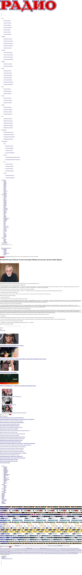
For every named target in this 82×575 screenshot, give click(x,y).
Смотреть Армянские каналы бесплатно (45, 551)
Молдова (5, 190)
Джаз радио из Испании (9, 170)
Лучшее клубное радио (36, 548)
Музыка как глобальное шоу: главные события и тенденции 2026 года (12, 422)
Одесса (5, 221)
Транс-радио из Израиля (8, 77)
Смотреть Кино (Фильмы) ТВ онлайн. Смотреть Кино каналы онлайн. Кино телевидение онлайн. (71, 551)
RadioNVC (2, 526)
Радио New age (3, 531)
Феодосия (5, 233)
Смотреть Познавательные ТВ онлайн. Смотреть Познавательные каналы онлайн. (55, 552)
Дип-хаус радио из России (8, 52)
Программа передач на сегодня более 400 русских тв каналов (33, 549)
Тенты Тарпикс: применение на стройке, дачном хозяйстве (9, 435)
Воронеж (5, 205)
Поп (2, 86)
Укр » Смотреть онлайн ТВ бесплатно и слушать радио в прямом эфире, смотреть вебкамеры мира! (33, 553)
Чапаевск (5, 235)
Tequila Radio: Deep (4, 516)
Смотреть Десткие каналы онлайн (55, 551)
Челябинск (5, 236)
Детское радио (12, 548)
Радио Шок (2, 510)
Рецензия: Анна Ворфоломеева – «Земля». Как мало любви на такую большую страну (18, 385)
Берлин (5, 201)
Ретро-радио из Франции (8, 102)
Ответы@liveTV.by (9, 549)
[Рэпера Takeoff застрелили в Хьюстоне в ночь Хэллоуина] (9, 343)
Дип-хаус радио (21, 548)
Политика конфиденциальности (7, 558)
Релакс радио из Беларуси (8, 111)
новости (5, 416)
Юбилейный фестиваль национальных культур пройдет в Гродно (11, 440)
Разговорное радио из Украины (9, 134)
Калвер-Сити (5, 209)
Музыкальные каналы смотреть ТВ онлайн (54, 548)
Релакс (3, 104)
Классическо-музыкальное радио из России (13, 157)
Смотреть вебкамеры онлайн (72, 552)
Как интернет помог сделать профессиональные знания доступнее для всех (12, 438)
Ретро (3, 95)
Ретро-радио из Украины (8, 100)
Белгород (5, 199)
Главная (1, 256)
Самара (5, 226)
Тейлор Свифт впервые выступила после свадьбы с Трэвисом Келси (12, 417)
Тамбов (5, 481)
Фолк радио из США (9, 150)
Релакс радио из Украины (8, 109)
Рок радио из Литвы (7, 29)
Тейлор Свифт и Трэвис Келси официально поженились (9, 425)
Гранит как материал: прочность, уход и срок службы (8, 432)
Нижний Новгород (6, 218)
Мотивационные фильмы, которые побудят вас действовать (12, 514)
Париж (5, 223)
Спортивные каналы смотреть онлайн (6, 553)
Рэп (2, 116)
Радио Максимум (3, 527)
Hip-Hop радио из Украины (8, 120)
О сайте (3, 557)
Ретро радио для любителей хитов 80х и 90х (48, 550)
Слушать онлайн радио (7, 551)
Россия (60, 545)
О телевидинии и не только (19, 549)
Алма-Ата (5, 195)
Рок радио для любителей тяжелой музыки (64, 550)
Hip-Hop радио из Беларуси (8, 123)
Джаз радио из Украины (9, 166)
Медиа (5, 240)
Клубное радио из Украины (8, 41)
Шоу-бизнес (76, 553)
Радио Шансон (3, 520)
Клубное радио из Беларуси (8, 43)
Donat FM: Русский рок (5, 533)
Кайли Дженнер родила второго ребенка (8, 372)
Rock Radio (2, 512)
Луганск (5, 487)
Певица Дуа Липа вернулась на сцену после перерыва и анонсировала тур (12, 451)
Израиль (5, 184)
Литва (5, 189)
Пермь (5, 224)
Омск (4, 222)
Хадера (5, 234)
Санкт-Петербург (6, 227)
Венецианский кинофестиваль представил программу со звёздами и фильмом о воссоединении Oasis (17, 419)
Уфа (4, 232)
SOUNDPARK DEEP (4, 541)
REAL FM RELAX (4, 539)
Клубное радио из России (8, 38)
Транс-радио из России (7, 70)
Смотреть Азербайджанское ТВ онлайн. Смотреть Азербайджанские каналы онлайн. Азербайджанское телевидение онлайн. (26, 551)
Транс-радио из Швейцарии (8, 84)
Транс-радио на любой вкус (17, 553)
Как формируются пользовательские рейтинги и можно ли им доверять (11, 449)
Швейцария (5, 193)
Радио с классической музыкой (60, 549)
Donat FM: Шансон (4, 518)
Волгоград (5, 204)
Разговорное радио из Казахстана (9, 136)
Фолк (5, 143)
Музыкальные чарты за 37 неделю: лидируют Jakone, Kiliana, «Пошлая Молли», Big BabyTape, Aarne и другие (23, 358)
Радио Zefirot (2, 524)
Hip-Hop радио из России (8, 118)
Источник (1, 327)
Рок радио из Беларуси (7, 25)
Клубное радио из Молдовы (8, 45)
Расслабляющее (33, 545)
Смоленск (5, 229)
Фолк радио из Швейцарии (10, 152)
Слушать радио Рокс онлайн (5, 462)
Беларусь (5, 182)
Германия (5, 183)
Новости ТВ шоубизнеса (69, 548)
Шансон (3, 61)
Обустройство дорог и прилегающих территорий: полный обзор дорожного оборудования (14, 430)
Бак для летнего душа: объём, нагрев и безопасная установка (10, 424)
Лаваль (5, 213)
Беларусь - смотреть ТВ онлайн (5, 548)
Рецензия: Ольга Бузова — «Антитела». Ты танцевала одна (11, 396)
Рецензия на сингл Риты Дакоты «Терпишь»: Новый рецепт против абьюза (14, 412)
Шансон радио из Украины (8, 66)
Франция (5, 192)
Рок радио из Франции (7, 34)
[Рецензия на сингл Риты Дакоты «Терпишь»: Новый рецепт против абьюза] (7, 411)
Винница (5, 485)
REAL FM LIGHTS (4, 535)
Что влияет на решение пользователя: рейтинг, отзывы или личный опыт (12, 448)
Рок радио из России (7, 20)
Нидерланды (4, 500)
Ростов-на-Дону (6, 477)
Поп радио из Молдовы (7, 93)
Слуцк (5, 228)
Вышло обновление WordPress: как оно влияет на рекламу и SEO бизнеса (12, 457)
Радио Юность (3, 522)
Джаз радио (17, 548)
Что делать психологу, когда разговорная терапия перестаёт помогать (11, 427)
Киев (4, 210)
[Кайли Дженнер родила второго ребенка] (9, 370)
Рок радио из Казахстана (8, 27)
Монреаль (5, 216)
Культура (5, 239)
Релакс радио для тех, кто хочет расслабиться (33, 550)
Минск (5, 215)
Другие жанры (4, 141)
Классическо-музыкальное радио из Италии (13, 159)
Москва (5, 217)
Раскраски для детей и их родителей (19, 550)
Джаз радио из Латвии (9, 168)
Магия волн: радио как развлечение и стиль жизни (8, 461)
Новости (3, 237)
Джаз (4, 161)
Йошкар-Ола (6, 470)
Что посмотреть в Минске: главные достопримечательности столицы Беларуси (13, 446)
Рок (2, 18)
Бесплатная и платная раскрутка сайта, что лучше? (9, 459)
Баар (4, 198)
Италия (3, 494)
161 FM (1, 529)
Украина (5, 181)
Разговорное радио (9, 550)
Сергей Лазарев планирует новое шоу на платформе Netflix (12, 508)
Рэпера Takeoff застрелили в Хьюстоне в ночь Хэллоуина (12, 345)
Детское (5, 173)
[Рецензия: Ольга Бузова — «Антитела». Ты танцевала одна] (7, 395)
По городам (4, 194)
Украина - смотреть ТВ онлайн (50, 553)
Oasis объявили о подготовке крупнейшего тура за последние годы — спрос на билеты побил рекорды (17, 443)
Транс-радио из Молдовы (8, 79)
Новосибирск (6, 219)
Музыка (5, 241)
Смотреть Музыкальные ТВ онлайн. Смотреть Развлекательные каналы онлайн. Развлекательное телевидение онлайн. (22, 552)
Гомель (5, 206)
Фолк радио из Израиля (9, 148)
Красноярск (6, 472)
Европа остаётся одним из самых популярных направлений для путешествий (12, 433)
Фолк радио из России (9, 145)
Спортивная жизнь (80, 552)
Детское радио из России (10, 175)
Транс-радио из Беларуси (8, 75)
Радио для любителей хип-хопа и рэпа (49, 549)
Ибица (5, 207)
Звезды (5, 238)
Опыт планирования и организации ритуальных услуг (11, 537)
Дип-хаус (3, 50)
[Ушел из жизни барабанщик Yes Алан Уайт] (7, 403)
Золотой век (2, 543)
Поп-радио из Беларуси (7, 91)
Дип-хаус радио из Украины (8, 54)
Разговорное (4, 129)
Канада (5, 187)
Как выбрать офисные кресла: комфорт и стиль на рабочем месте (11, 456)
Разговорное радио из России (8, 132)
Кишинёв (5, 211)
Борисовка (5, 202)
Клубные (3, 36)
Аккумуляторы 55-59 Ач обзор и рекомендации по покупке (9, 454)
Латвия (5, 188)
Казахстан (5, 186)
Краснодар (5, 212)
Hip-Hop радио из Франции (8, 127)
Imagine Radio (3, 506)
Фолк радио (67, 553)
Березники (5, 200)
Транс (3, 68)
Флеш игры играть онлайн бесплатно (60, 553)
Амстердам (5, 196)
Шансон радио (71, 553)
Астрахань (5, 466)
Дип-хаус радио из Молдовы (8, 59)
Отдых (13, 549)
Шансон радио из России (8, 63)
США (3, 501)
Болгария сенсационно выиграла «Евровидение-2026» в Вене (10, 441)
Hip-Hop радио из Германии (8, 125)
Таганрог (5, 230)
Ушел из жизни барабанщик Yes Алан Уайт (9, 404)
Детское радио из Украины (10, 177)
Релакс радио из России (7, 107)
